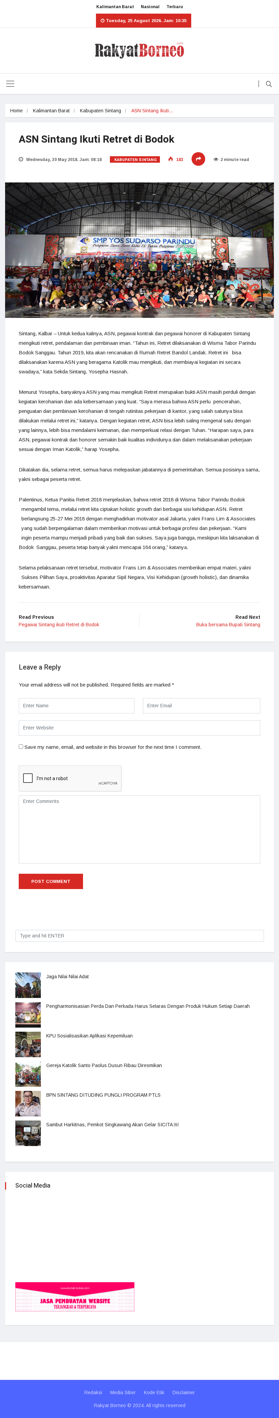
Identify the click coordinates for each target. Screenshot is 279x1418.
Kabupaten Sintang (100, 110)
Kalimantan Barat (115, 6)
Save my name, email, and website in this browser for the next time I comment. (112, 747)
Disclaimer (184, 1392)
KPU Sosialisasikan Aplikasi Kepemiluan (89, 1035)
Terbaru (174, 6)
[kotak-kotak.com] (74, 1296)
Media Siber (123, 1392)
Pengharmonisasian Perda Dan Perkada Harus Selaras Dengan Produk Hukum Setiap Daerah (148, 1006)
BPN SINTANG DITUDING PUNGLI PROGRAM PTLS (103, 1095)
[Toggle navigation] (10, 84)
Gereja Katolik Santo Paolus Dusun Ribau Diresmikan (104, 1065)
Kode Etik (154, 1392)
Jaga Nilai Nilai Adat (67, 976)
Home (16, 110)
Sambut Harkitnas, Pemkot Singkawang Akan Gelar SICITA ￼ (112, 1124)
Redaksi (93, 1392)
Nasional (150, 6)
